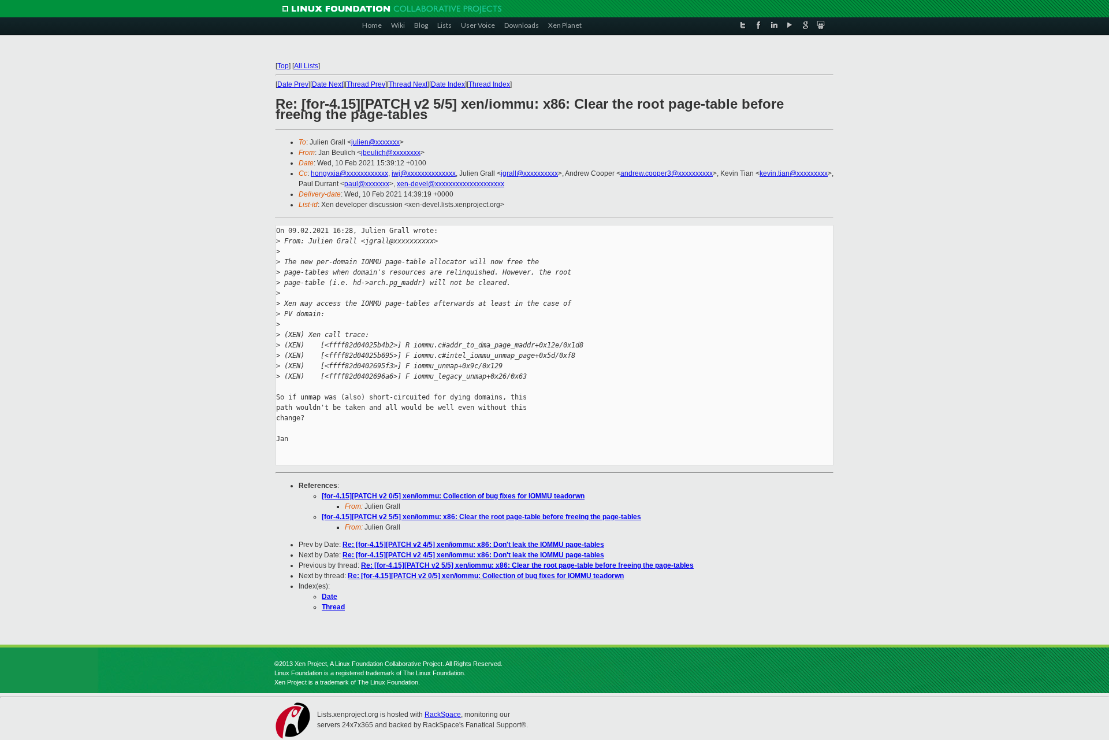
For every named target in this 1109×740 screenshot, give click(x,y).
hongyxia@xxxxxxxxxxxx (349, 173)
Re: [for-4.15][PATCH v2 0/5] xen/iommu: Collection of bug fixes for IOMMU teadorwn (486, 576)
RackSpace (443, 715)
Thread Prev (366, 84)
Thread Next (408, 84)
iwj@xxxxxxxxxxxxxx (424, 173)
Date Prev (292, 84)
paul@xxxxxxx (366, 184)
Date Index (448, 84)
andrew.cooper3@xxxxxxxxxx (666, 173)
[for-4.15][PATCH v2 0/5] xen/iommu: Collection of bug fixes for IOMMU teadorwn (453, 496)
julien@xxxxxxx (375, 142)
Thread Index (489, 84)
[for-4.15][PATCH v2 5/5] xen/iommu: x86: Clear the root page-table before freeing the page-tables (481, 517)
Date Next (327, 84)
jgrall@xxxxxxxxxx (529, 173)
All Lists (306, 66)
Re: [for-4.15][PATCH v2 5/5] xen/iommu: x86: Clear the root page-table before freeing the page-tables (527, 565)
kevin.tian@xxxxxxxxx (794, 173)
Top (283, 66)
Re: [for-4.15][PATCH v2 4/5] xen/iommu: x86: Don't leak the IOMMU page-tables (473, 545)
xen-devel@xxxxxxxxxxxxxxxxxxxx (450, 184)
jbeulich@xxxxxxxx (390, 153)
